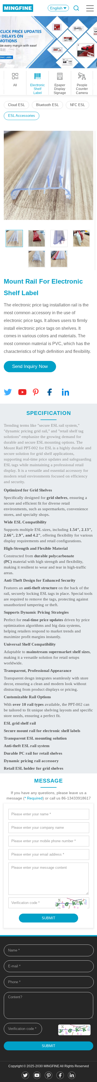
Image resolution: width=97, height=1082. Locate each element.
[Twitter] (8, 392)
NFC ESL (77, 105)
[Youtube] (22, 392)
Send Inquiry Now (30, 366)
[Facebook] (51, 392)
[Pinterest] (37, 392)
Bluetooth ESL (47, 105)
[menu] (89, 8)
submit (48, 918)
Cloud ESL (16, 105)
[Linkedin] (66, 392)
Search (76, 8)
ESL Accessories (21, 116)
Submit (48, 1046)
